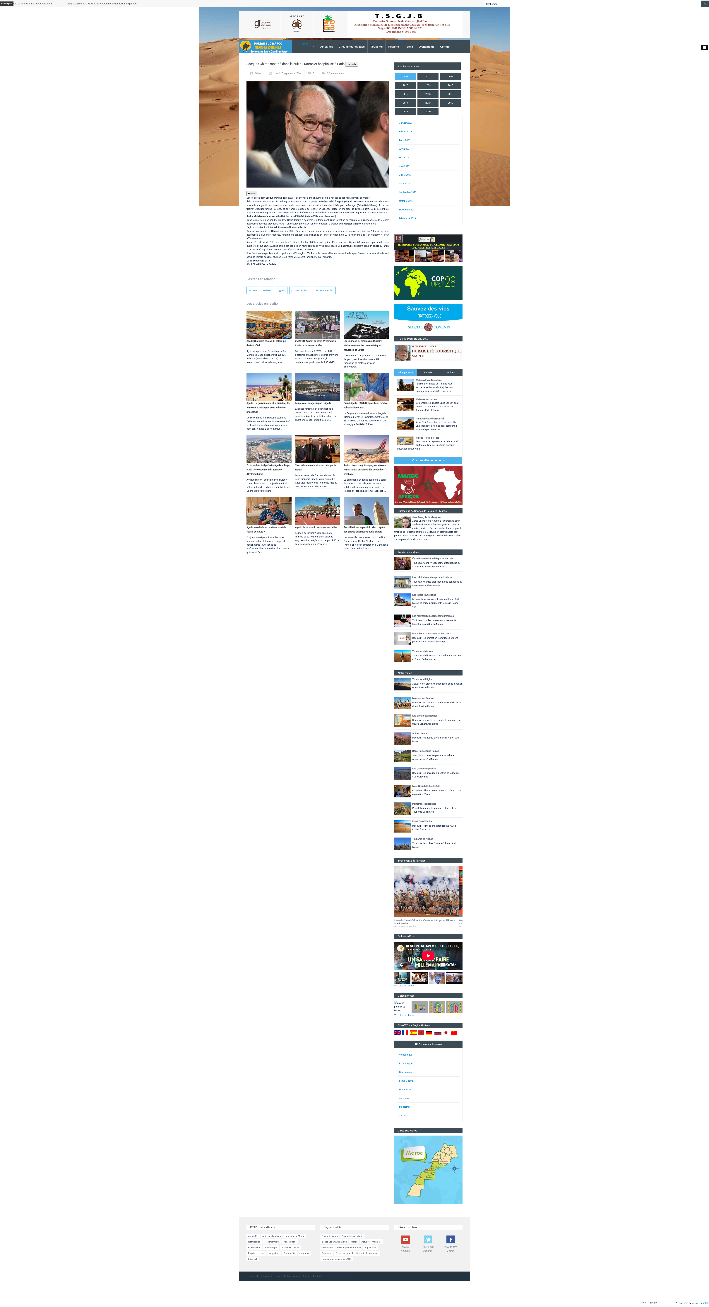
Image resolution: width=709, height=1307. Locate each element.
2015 (450, 94)
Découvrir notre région (430, 1044)
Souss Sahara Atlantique (334, 1241)
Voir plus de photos (404, 1015)
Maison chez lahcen (426, 399)
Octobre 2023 (406, 201)
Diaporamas (405, 1072)
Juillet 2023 (405, 174)
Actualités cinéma (290, 1247)
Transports (327, 1247)
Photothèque (405, 1063)
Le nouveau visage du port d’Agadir (313, 403)
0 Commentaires (335, 73)
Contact (445, 46)
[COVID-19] (428, 320)
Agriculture (370, 1247)
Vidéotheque (271, 1247)
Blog (278, 1276)
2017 (405, 94)
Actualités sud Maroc (352, 1236)
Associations (290, 1241)
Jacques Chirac (300, 290)
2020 (405, 85)
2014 (405, 102)
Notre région (254, 1241)
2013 (428, 102)
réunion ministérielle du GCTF (336, 1259)
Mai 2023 (404, 157)
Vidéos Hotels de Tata (427, 437)
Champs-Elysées (324, 290)
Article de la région (271, 1236)
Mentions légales (291, 1276)
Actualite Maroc (330, 1236)
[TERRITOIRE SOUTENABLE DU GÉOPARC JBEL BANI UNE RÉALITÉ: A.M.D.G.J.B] (428, 248)
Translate (704, 1303)
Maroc (354, 1241)
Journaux (404, 1098)
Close (305, 44)
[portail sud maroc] (263, 46)
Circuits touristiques (352, 46)
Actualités (326, 46)
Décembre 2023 (407, 218)
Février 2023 (405, 131)
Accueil (254, 1276)
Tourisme (376, 46)
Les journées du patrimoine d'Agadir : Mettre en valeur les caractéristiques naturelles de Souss (363, 345)
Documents (405, 1089)
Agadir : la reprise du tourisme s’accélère (316, 527)
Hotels (409, 46)
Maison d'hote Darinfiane (429, 380)
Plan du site (267, 1276)
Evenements (426, 46)
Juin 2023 (404, 166)
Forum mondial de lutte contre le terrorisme (357, 1253)
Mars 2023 (404, 140)
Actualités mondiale (371, 1241)
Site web (403, 1115)
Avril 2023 (404, 148)
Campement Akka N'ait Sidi (430, 418)
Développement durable (349, 1247)
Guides (451, 372)
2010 (428, 111)
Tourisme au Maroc (294, 1236)
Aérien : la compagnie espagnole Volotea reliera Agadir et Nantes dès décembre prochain (365, 469)
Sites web (253, 1259)
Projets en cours (256, 1253)
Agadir (281, 290)
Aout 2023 (404, 183)
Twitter (267, 290)
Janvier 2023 (405, 122)
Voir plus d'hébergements (428, 460)
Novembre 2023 (407, 209)
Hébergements (405, 372)
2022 (428, 76)
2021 (450, 76)
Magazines (405, 1106)
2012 (450, 102)
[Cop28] (428, 283)
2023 (405, 76)
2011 (405, 111)
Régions (393, 46)
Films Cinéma (406, 1080)
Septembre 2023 (407, 192)
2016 (428, 94)
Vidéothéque (405, 1054)
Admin (258, 73)
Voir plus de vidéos (404, 985)
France (253, 290)
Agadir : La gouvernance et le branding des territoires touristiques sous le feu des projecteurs (268, 407)
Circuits (428, 372)
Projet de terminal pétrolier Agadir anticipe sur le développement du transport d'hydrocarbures (268, 469)
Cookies (306, 1276)
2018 (450, 85)
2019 (428, 85)
